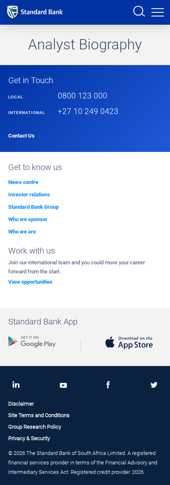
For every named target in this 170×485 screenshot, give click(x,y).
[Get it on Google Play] (32, 349)
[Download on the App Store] (129, 350)
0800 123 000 (82, 95)
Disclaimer (21, 404)
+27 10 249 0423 (88, 111)
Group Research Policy (34, 427)
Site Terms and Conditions (39, 415)
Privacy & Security (29, 438)
